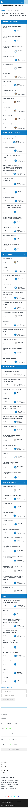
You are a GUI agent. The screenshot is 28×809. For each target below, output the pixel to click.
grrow (18, 625)
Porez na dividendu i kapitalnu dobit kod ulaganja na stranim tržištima (13, 417)
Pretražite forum (8, 699)
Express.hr (9, 784)
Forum (3, 10)
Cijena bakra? (7, 661)
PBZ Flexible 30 (7, 116)
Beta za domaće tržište (9, 236)
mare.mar (19, 646)
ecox (18, 476)
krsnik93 (19, 532)
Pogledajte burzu (14, 749)
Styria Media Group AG (6, 802)
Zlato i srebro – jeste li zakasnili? (12, 390)
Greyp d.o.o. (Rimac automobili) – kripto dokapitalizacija (12, 407)
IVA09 (18, 84)
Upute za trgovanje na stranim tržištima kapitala (11, 436)
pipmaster (20, 270)
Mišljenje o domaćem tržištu (11, 529)
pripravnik (19, 672)
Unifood (5, 678)
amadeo (19, 297)
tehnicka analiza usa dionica (11, 371)
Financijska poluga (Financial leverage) (11, 245)
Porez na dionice (7, 259)
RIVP (2, 734)
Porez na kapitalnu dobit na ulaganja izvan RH (10, 463)
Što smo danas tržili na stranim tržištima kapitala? (11, 380)
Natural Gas (6, 398)
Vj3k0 (18, 334)
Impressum (4, 762)
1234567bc (20, 466)
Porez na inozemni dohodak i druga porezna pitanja (13, 293)
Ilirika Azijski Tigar (8, 99)
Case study (6, 669)
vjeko (19, 76)
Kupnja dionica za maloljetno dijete (13, 313)
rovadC (18, 183)
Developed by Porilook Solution (8, 805)
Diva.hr (16, 780)
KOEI (2, 723)
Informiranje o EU (8, 588)
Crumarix (19, 261)
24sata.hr (15, 782)
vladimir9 (20, 200)
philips (18, 392)
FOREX (5, 267)
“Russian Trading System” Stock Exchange (12, 473)
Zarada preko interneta (9, 358)
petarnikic (20, 361)
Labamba (19, 506)
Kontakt (3, 766)
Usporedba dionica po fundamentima (9, 179)
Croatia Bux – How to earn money (12, 538)
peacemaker (20, 550)
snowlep (19, 352)
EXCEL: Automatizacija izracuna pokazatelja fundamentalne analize (13, 218)
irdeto (18, 448)
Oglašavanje (4, 768)
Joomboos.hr (13, 788)
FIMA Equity (6, 107)
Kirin (18, 515)
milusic (18, 613)
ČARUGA (19, 655)
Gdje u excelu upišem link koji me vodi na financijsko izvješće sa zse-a (13, 207)
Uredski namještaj (8, 521)
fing (19, 59)
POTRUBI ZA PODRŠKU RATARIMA (12, 495)
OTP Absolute (6, 73)
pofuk (18, 498)
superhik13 (19, 582)
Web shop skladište (8, 512)
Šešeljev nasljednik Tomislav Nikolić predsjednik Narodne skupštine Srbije (11, 642)
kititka (18, 30)
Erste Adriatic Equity (8, 56)
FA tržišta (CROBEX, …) (9, 147)
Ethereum (6, 321)
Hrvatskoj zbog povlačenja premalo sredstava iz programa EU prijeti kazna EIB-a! (13, 577)
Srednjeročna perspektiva (10, 652)
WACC (5, 189)
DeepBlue (20, 160)
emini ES (5, 454)
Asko (18, 238)
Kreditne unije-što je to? (10, 340)
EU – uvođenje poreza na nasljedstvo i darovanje (10, 631)
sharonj (19, 307)
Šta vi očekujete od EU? (9, 487)
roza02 (19, 191)
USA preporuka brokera (9, 445)
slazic (18, 663)
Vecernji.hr (4, 780)
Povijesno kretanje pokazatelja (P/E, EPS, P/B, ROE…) (12, 138)
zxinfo (18, 230)
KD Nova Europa (7, 82)
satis (18, 680)
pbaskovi (20, 287)
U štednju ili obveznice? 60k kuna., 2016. (12, 349)
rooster (19, 248)
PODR (2, 739)
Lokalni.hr (3, 782)
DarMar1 (19, 421)
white (18, 635)
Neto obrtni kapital (8, 197)
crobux (18, 540)
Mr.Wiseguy (20, 401)
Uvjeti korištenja (5, 771)
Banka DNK (6, 611)
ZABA (2, 744)
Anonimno (20, 50)
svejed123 (19, 150)
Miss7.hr (11, 786)
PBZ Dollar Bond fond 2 (9, 90)
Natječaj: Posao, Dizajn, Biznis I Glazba (11, 547)
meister (20, 411)
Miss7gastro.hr (4, 786)
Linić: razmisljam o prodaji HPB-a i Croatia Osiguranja (12, 567)
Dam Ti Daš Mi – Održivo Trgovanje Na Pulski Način (13, 557)
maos (18, 211)
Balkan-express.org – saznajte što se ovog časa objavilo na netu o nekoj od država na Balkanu (12, 620)
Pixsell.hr (3, 784)
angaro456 (19, 173)
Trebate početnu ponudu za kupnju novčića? (12, 27)
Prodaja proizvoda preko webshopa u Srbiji (13, 330)
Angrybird (20, 523)
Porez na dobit (7, 284)
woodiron (19, 429)
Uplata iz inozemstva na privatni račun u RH (12, 303)
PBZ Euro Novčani (8, 65)
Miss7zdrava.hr (5, 788)
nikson (18, 221)
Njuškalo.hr (9, 782)
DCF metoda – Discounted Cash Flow (11, 156)
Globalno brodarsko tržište (10, 427)
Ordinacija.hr (11, 780)
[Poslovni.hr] (2, 2)
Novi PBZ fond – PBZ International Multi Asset (12, 47)
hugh (17, 141)
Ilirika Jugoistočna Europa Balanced (13, 124)
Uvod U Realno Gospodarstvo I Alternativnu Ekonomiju (11, 601)
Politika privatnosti (6, 773)
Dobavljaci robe (7, 504)
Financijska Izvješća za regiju (11, 227)
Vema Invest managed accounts (12, 276)
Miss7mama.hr (16, 784)
